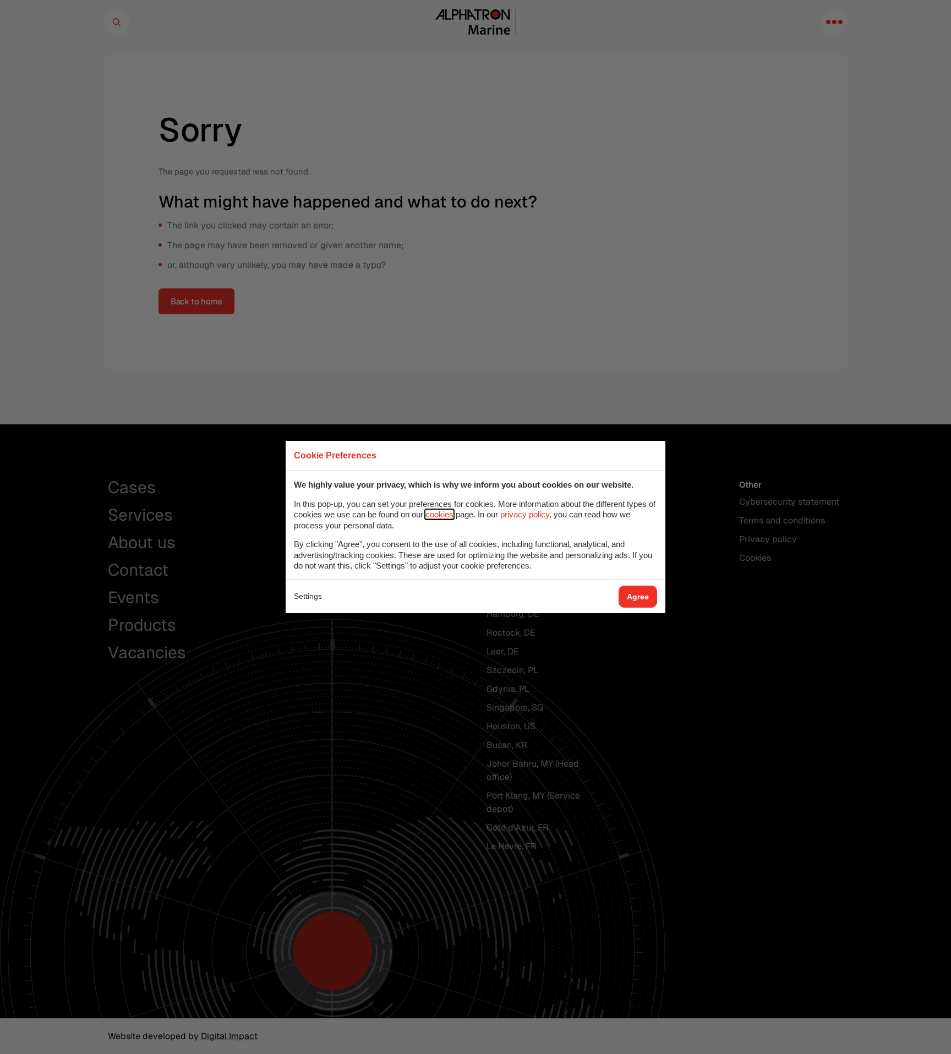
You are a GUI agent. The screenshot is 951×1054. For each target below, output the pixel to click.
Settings (308, 596)
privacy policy (524, 514)
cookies (439, 514)
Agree (638, 596)
